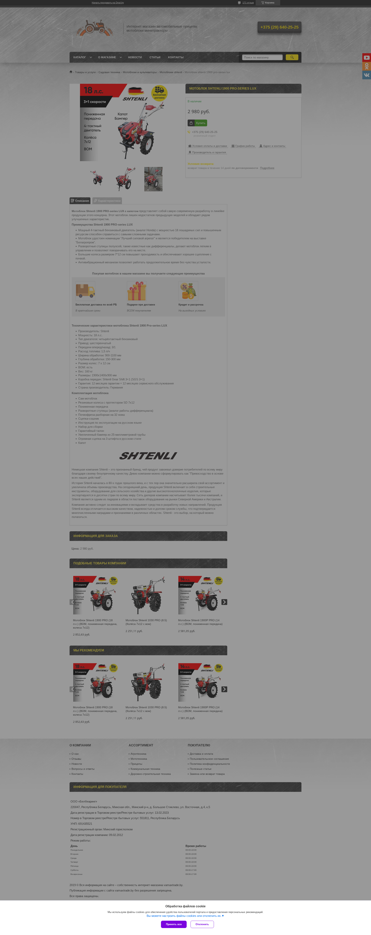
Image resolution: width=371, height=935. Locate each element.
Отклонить (202, 924)
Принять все (174, 924)
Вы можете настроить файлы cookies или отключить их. (184, 915)
